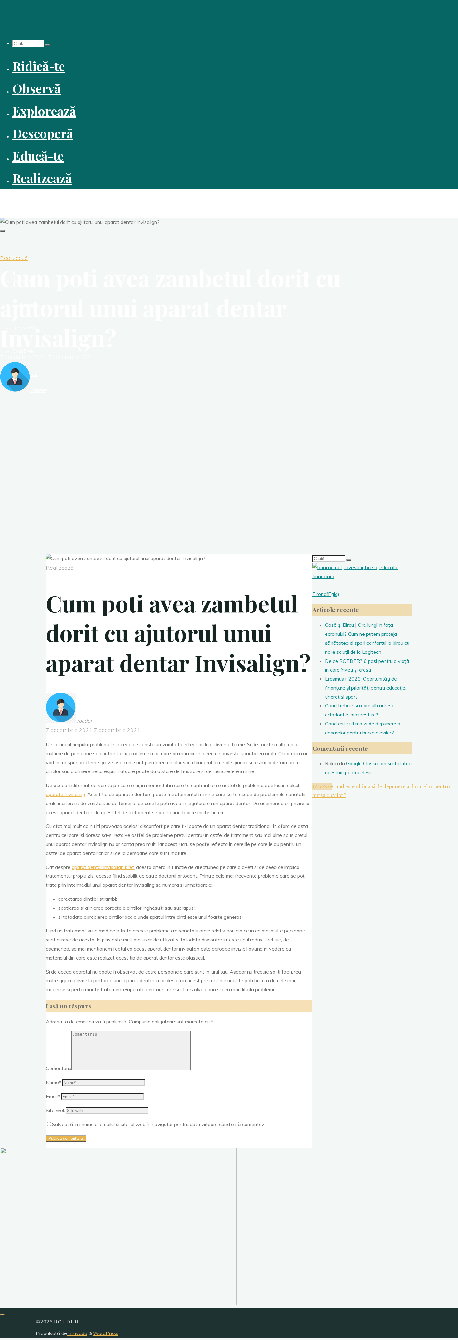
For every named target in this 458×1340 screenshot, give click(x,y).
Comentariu (58, 1068)
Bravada (77, 1333)
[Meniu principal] (2, 231)
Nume (53, 1082)
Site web (56, 1110)
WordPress (105, 1333)
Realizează (14, 257)
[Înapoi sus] (2, 1314)
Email (53, 1096)
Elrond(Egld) (325, 594)
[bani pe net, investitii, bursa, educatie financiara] (362, 576)
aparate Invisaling (65, 794)
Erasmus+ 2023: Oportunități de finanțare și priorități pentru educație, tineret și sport (365, 688)
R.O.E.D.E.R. (18, 200)
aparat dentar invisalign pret (103, 867)
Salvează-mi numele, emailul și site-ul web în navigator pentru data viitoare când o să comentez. (158, 1124)
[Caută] (47, 45)
